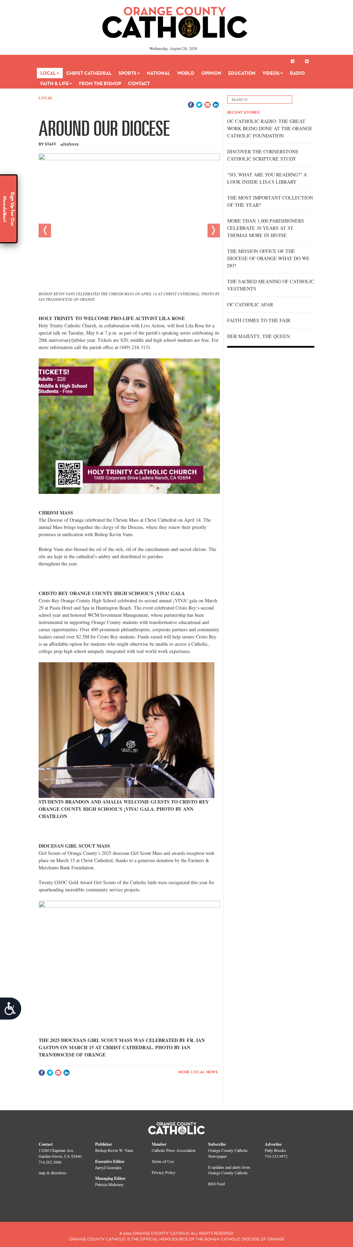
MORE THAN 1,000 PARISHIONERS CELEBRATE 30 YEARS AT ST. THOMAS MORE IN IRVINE (265, 227)
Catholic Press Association (173, 1150)
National (158, 73)
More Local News (198, 1071)
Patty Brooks (275, 1150)
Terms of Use (163, 1161)
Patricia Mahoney (109, 1184)
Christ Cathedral (89, 73)
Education (241, 73)
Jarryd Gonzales (108, 1167)
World (185, 73)
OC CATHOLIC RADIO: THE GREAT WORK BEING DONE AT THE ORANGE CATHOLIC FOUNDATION (269, 128)
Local (48, 73)
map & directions (53, 1172)
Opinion (211, 73)
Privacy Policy (163, 1172)
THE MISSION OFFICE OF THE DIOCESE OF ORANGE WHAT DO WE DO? (268, 258)
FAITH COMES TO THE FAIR (258, 320)
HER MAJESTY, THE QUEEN (258, 336)
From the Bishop (100, 83)
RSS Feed (216, 1183)
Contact (139, 83)
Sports (128, 73)
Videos (271, 73)
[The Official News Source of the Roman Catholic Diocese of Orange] (175, 20)
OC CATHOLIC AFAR (250, 304)
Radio (297, 73)
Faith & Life (54, 83)
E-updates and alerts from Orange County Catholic (229, 1170)
